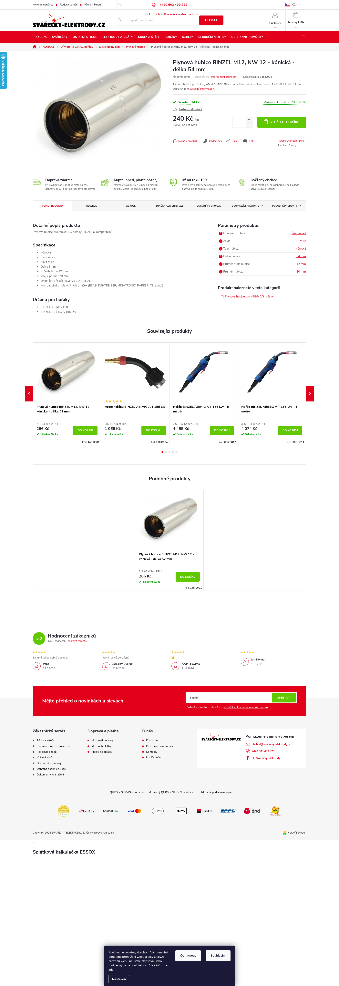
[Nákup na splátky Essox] (205, 811)
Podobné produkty (284, 205)
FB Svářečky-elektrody (266, 758)
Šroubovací (299, 233)
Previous (29, 393)
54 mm (301, 256)
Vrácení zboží (45, 757)
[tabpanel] (67, 394)
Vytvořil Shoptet (297, 833)
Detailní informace (201, 89)
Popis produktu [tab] (52, 205)
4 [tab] (173, 452)
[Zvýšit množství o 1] (249, 119)
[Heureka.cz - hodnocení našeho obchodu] (63, 811)
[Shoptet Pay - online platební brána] (110, 811)
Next (310, 393)
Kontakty (151, 751)
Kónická (301, 249)
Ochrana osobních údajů (52, 769)
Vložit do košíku (285, 122)
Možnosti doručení (190, 109)
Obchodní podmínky (49, 763)
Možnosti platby (101, 746)
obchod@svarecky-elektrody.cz (271, 744)
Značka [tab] (169, 205)
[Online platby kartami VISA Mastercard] (134, 811)
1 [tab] (162, 452)
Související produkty (245, 205)
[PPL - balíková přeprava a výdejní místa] (228, 811)
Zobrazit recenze (77, 641)
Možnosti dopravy (102, 740)
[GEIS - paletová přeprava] (275, 811)
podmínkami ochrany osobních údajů (245, 707)
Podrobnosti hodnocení (224, 76)
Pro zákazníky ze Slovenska (53, 746)
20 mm (301, 272)
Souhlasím (218, 955)
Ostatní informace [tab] (209, 205)
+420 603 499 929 (263, 751)
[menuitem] (41, 37)
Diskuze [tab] (131, 205)
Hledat (211, 20)
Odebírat (284, 698)
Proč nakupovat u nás (159, 746)
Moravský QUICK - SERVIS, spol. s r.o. (172, 792)
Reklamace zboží (47, 751)
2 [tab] (166, 452)
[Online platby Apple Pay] (181, 811)
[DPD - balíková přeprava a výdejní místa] (252, 811)
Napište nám (153, 757)
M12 (303, 241)
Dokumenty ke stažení (50, 774)
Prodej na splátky (101, 751)
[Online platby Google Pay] (158, 811)
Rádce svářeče (68, 4)
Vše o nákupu (92, 4)
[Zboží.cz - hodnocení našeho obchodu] (87, 811)
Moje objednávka (43, 4)
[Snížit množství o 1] (249, 125)
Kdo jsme (152, 740)
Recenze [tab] (91, 205)
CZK (294, 4)
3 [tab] (169, 452)
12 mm (301, 264)
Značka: (292, 141)
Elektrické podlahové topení (216, 792)
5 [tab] (177, 452)
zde (110, 970)
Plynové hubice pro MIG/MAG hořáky (249, 296)
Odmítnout (188, 955)
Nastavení (119, 979)
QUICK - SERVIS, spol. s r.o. (127, 792)
